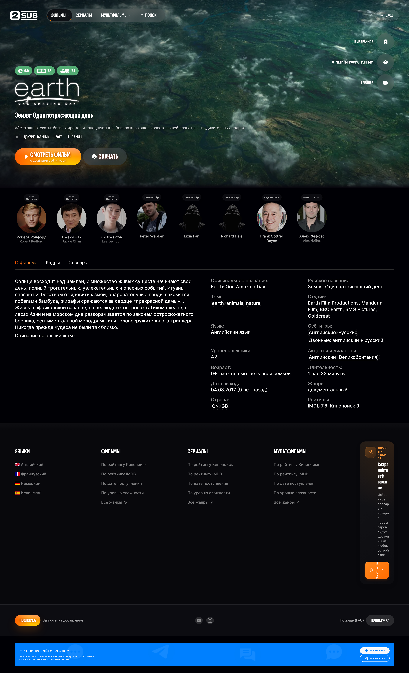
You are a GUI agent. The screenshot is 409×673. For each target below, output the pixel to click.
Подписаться (377, 650)
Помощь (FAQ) (352, 620)
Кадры (53, 262)
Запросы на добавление (63, 620)
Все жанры (111, 502)
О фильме (26, 262)
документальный (327, 390)
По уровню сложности (122, 493)
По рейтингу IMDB (118, 474)
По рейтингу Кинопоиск (124, 464)
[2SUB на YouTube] (199, 620)
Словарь (77, 262)
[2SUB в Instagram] (210, 620)
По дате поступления (121, 483)
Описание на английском (44, 335)
